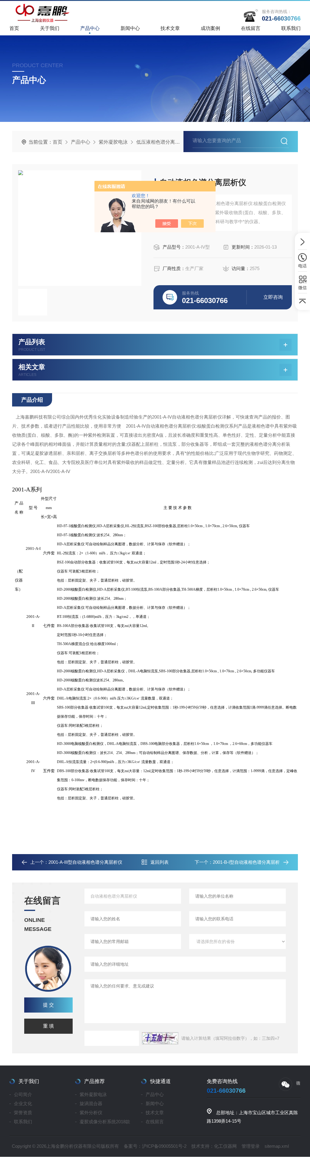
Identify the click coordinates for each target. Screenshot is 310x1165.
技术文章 (170, 28)
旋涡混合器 (91, 1103)
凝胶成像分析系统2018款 (105, 1121)
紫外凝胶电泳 (113, 142)
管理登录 (251, 1146)
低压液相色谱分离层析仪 (163, 142)
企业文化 (23, 1103)
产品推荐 (94, 1081)
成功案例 (210, 28)
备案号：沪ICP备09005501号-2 (155, 1146)
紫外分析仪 (91, 1112)
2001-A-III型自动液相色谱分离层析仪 (85, 862)
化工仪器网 (225, 1146)
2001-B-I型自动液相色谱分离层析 (246, 862)
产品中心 (90, 28)
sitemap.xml (277, 1146)
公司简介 (23, 1094)
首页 (14, 28)
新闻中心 (130, 28)
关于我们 (49, 28)
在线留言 (250, 28)
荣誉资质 (23, 1112)
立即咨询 (273, 297)
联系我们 (291, 28)
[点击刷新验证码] (160, 1038)
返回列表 (159, 862)
